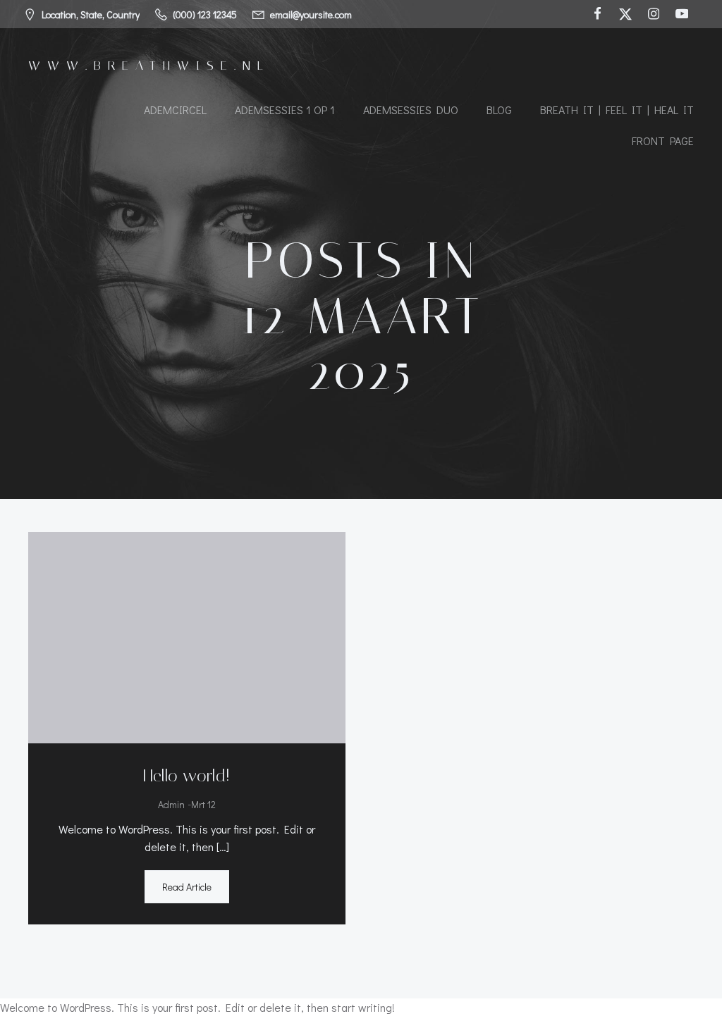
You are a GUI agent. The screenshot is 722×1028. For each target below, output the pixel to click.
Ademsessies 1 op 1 (285, 109)
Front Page (663, 140)
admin (171, 804)
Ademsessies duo (410, 109)
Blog (499, 109)
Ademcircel (175, 109)
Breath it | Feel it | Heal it (617, 109)
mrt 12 (203, 804)
